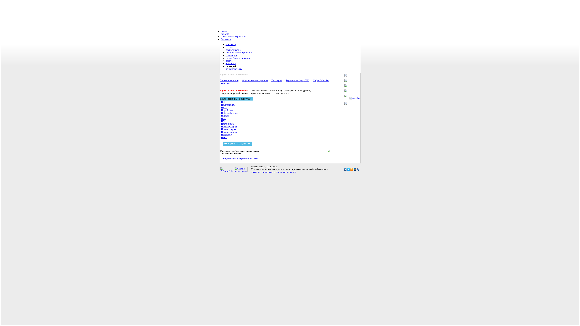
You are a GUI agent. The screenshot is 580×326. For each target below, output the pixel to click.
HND (224, 121)
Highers (225, 115)
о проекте (231, 44)
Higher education (229, 113)
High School (227, 110)
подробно (356, 98)
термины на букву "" (237, 143)
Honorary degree (229, 126)
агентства (231, 63)
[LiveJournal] (358, 169)
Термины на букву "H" (297, 80)
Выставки (226, 39)
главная (225, 31)
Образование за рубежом (233, 36)
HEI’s (224, 107)
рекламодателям (234, 69)
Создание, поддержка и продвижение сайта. (273, 172)
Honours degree (228, 129)
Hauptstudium (228, 105)
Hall (223, 102)
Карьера (225, 34)
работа (229, 60)
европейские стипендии (238, 58)
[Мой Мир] (354, 169)
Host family (226, 134)
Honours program (229, 132)
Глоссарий (276, 80)
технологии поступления (239, 52)
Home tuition (227, 124)
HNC (223, 118)
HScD (224, 137)
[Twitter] (348, 169)
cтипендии (231, 55)
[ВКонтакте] (345, 169)
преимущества (233, 50)
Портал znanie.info (229, 80)
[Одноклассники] (351, 169)
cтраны (229, 47)
